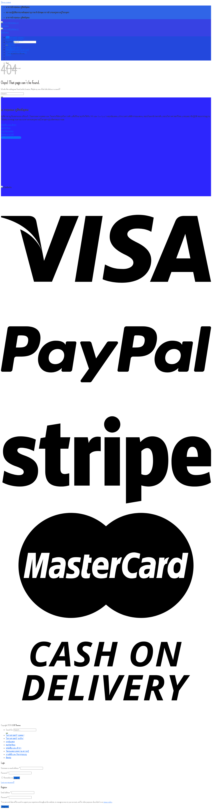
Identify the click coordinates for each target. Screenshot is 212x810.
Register (5, 807)
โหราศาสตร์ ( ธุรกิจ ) (15, 40)
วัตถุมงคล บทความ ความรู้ (17, 50)
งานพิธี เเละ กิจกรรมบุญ (16, 52)
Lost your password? (7, 782)
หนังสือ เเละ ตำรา (13, 47)
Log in (16, 778)
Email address (6, 792)
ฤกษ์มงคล (10, 42)
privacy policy (108, 802)
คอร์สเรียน (10, 45)
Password (4, 773)
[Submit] (7, 733)
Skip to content (6, 2)
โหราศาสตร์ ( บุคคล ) (15, 37)
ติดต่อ (8, 55)
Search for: (9, 730)
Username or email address (10, 768)
